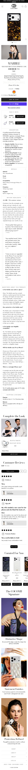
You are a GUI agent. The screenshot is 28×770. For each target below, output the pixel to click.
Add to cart (20, 116)
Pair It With (14, 112)
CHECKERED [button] (10, 493)
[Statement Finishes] (14, 667)
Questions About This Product (14, 287)
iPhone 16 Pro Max (9, 82)
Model (14, 74)
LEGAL (13, 760)
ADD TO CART (14, 454)
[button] (12, 69)
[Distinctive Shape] (14, 617)
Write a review (10, 471)
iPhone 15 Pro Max (14, 85)
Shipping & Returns (14, 395)
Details (14, 169)
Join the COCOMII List (13, 764)
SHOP (13, 749)
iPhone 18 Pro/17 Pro (14, 79)
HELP (14, 757)
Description (14, 130)
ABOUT (13, 753)
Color (14, 89)
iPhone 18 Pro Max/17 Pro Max (13, 77)
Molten (14, 92)
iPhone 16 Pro (20, 82)
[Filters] (21, 471)
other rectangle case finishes (14, 388)
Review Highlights (14, 197)
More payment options (14, 108)
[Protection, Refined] (14, 717)
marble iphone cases (12, 388)
